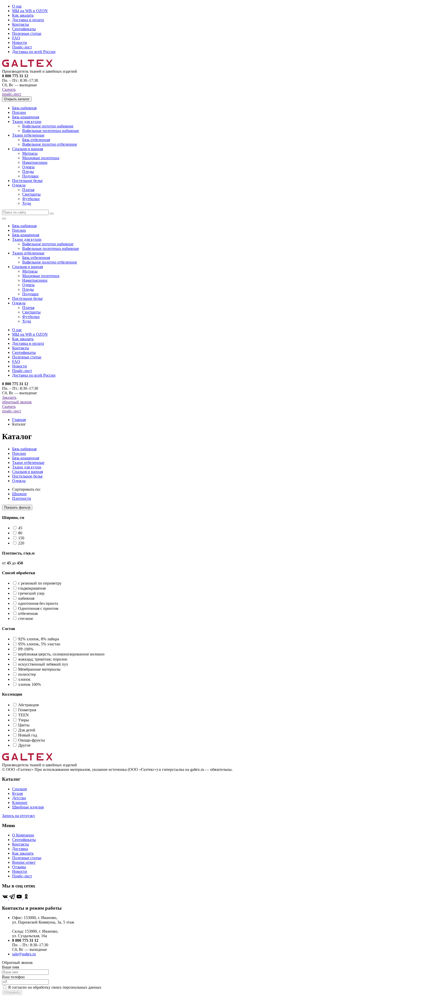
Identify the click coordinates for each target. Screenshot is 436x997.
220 (21, 543)
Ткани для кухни (26, 121)
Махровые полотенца (40, 158)
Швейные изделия (28, 807)
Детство (19, 798)
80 (20, 533)
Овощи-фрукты (31, 740)
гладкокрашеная (32, 588)
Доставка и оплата (28, 20)
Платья (28, 190)
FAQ (16, 38)
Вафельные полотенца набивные (50, 130)
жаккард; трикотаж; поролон (42, 659)
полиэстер (27, 674)
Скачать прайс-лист (11, 91)
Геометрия (27, 710)
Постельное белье (27, 180)
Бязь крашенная (25, 117)
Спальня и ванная (27, 149)
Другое (24, 745)
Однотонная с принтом (38, 608)
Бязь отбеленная (36, 140)
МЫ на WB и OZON (30, 11)
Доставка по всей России (34, 51)
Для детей (26, 730)
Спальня (19, 789)
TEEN (23, 715)
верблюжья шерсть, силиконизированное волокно (61, 654)
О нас (17, 6)
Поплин (19, 112)
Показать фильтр (17, 507)
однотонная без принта (38, 603)
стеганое (25, 618)
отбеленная (28, 613)
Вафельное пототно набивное (47, 126)
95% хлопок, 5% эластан (39, 644)
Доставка (20, 849)
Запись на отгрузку (18, 816)
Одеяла (28, 167)
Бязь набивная (24, 108)
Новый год (27, 735)
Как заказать (23, 15)
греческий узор (31, 593)
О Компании (23, 835)
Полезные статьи (26, 33)
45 (20, 528)
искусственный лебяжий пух (43, 664)
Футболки (31, 199)
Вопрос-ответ (24, 862)
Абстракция (28, 705)
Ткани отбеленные (28, 135)
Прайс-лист (22, 47)
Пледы (28, 171)
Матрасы (30, 153)
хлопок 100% (29, 684)
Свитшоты (31, 194)
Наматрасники (34, 162)
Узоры (23, 720)
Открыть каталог (17, 99)
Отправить (12, 992)
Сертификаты (24, 29)
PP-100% (25, 649)
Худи (26, 203)
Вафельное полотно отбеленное (49, 144)
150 (21, 538)
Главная (19, 419)
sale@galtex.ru (24, 954)
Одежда (18, 185)
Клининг (20, 802)
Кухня (17, 793)
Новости (19, 42)
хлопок (24, 679)
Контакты (20, 24)
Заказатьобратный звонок (17, 399)
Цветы (24, 725)
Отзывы (19, 867)
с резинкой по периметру (40, 583)
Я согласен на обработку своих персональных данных (54, 987)
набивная (26, 598)
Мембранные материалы (39, 669)
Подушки (30, 176)
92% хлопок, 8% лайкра (38, 639)
